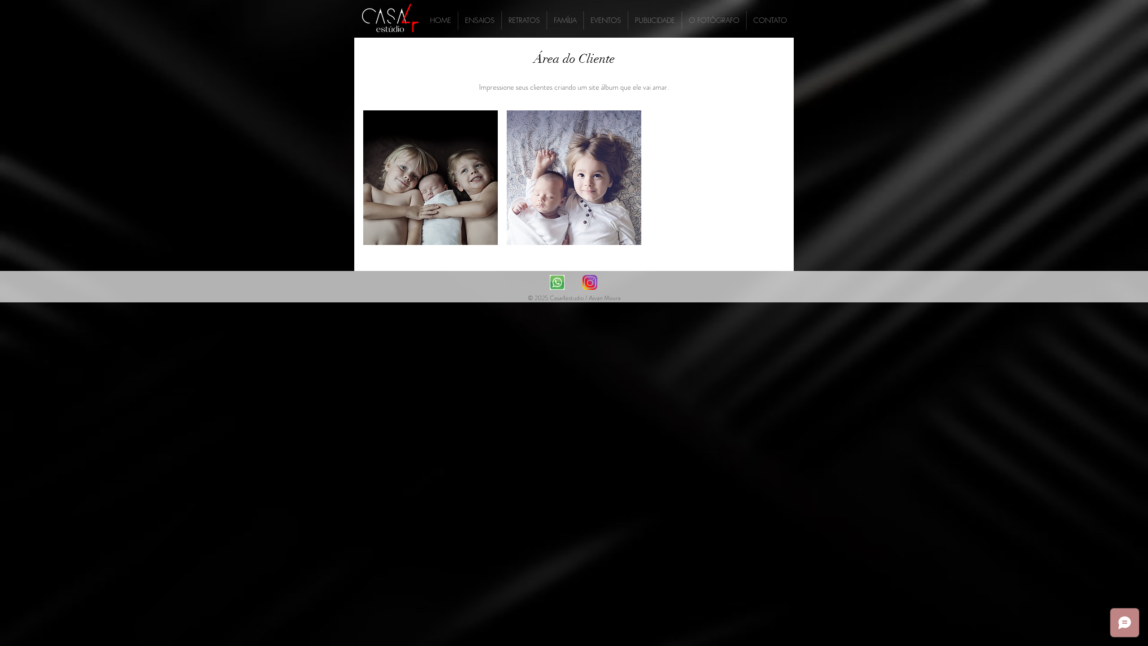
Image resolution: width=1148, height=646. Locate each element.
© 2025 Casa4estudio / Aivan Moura (574, 297)
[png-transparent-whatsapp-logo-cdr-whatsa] (557, 282)
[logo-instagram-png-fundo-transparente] (590, 282)
